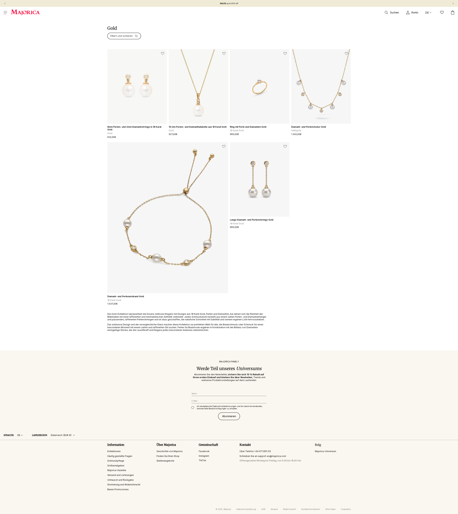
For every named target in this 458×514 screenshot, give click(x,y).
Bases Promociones (118, 489)
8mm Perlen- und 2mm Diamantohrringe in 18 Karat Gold (134, 128)
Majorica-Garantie (116, 470)
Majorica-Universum (325, 451)
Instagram (204, 455)
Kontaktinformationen (310, 509)
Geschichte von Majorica (169, 451)
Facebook (204, 451)
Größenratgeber (115, 465)
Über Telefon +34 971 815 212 (255, 451)
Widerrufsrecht (289, 509)
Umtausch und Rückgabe (120, 479)
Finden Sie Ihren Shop (168, 456)
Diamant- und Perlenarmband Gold (125, 296)
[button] (5, 12)
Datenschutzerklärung (246, 509)
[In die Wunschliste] (162, 53)
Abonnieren (229, 416)
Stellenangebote (165, 460)
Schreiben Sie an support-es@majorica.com (263, 456)
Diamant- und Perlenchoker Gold (308, 127)
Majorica (227, 509)
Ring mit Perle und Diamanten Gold (248, 127)
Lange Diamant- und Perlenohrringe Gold (251, 219)
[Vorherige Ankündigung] (5, 3)
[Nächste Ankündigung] (453, 3)
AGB (263, 509)
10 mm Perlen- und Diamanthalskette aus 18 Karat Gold (197, 127)
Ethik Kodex (330, 509)
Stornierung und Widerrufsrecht (123, 484)
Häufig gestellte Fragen (119, 456)
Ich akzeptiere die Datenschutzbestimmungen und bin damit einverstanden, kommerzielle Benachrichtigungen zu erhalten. (230, 407)
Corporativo (346, 509)
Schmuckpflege (115, 460)
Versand (274, 509)
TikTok (202, 460)
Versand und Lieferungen (120, 475)
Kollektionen (114, 451)
